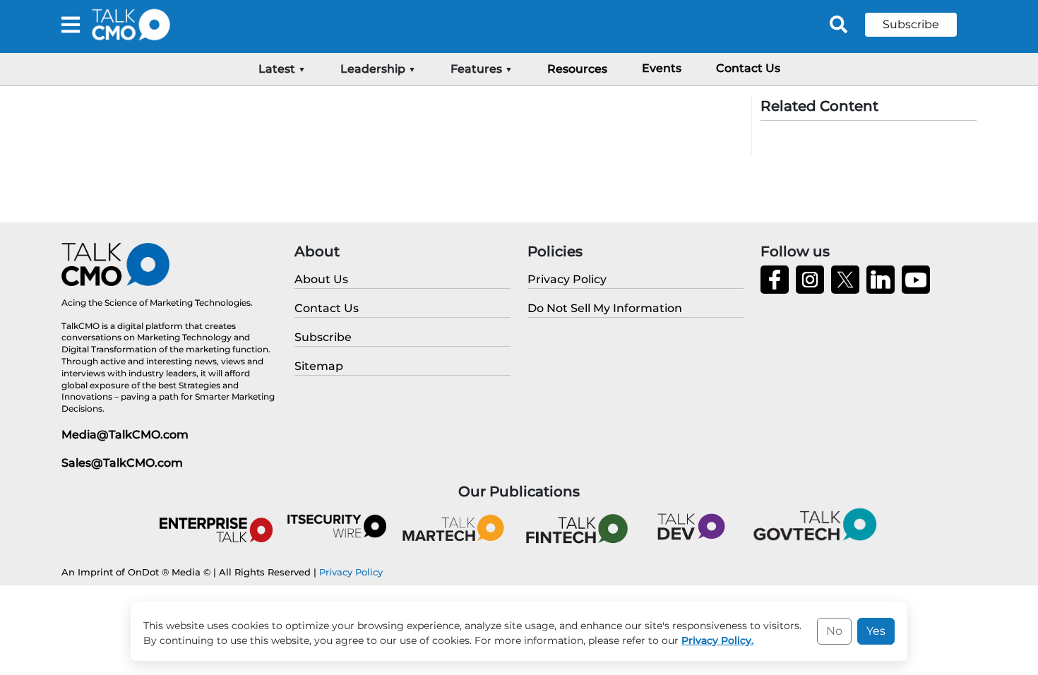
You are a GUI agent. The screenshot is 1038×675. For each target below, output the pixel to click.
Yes (875, 631)
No (834, 631)
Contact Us (748, 68)
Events (661, 68)
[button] (921, 25)
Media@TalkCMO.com (125, 434)
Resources (577, 69)
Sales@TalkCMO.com (122, 463)
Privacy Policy (351, 572)
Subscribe (911, 24)
